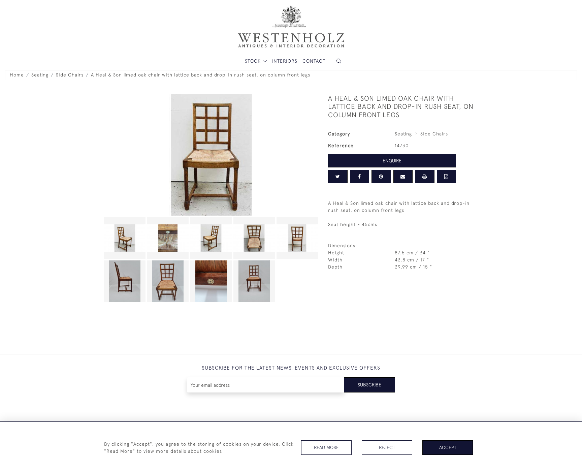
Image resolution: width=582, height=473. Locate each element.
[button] (338, 61)
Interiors (284, 61)
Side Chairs (70, 74)
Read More (326, 447)
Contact (313, 61)
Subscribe (369, 384)
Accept (447, 447)
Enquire (392, 160)
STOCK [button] (253, 61)
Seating (39, 74)
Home (17, 74)
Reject (387, 447)
